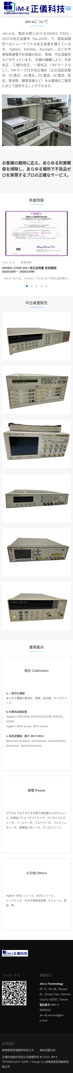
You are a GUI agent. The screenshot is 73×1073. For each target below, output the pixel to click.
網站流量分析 (48, 1050)
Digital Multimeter (36, 324)
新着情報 (26, 262)
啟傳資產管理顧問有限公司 (18, 1050)
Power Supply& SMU (36, 378)
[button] (26, 286)
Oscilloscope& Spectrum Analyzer (36, 432)
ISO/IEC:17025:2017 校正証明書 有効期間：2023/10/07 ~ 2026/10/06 (30, 269)
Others (36, 594)
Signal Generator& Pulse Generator (37, 486)
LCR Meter (36, 540)
